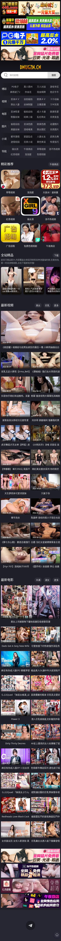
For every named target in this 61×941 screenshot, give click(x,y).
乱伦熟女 (41, 116)
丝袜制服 (28, 104)
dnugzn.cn (30, 67)
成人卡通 (41, 111)
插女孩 (15, 149)
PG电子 (15, 86)
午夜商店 (28, 149)
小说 (4, 138)
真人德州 (28, 86)
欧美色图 (41, 124)
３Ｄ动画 (54, 99)
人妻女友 (41, 136)
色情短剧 (41, 154)
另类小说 (28, 141)
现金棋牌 (41, 91)
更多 (56, 305)
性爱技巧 (54, 141)
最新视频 (7, 305)
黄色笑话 (41, 141)
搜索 (54, 75)
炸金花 (28, 91)
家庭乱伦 (28, 136)
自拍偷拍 (28, 99)
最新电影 (7, 580)
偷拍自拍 (28, 111)
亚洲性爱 (15, 111)
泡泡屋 (28, 154)
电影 (4, 114)
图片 (4, 126)
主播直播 (41, 104)
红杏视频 (15, 154)
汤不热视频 (54, 149)
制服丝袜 (15, 116)
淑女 (47, 579)
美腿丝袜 (15, 129)
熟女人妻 (15, 104)
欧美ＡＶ (41, 99)
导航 (4, 151)
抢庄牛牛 (54, 91)
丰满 (38, 579)
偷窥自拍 (15, 124)
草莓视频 (41, 149)
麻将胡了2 (15, 91)
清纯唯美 (28, 129)
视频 (4, 101)
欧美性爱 (54, 111)
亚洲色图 (28, 124)
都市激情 (15, 136)
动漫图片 (54, 124)
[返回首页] (57, 935)
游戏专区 (54, 86)
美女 (38, 305)
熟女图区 (41, 129)
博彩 (4, 89)
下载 (56, 255)
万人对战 (41, 86)
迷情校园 (15, 141)
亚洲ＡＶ (15, 99)
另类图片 (54, 129)
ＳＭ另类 (54, 104)
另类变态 (54, 116)
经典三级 (28, 116)
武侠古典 (54, 136)
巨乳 (47, 305)
